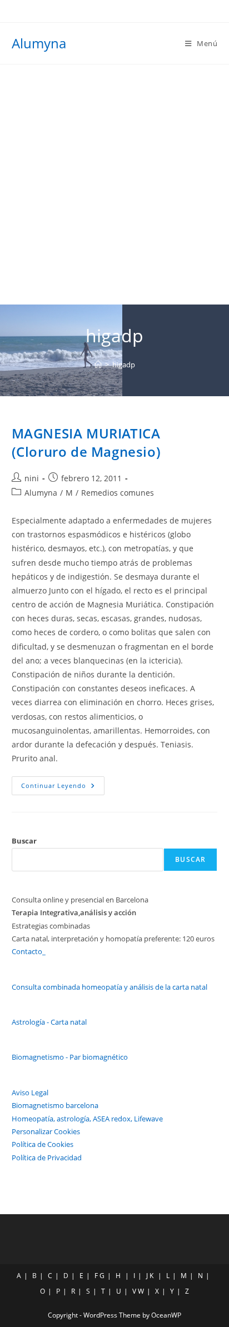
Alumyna (39, 43)
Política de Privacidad (47, 1158)
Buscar (24, 841)
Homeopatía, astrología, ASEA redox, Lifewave (87, 1119)
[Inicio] (98, 365)
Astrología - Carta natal (49, 1022)
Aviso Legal (30, 1092)
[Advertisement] (114, 184)
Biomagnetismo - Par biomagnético (70, 1057)
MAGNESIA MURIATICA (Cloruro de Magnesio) (86, 442)
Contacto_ (29, 951)
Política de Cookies (42, 1144)
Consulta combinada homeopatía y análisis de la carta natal (109, 987)
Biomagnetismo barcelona (55, 1105)
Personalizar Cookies (46, 1131)
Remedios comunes (117, 492)
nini (31, 478)
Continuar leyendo (62, 787)
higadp (123, 365)
